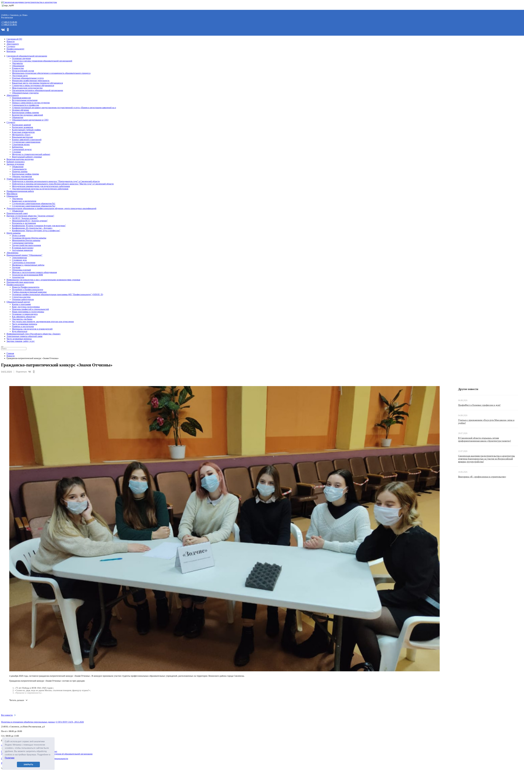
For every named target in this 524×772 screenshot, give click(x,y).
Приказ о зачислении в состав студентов (31, 103)
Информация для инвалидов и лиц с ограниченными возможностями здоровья (43, 280)
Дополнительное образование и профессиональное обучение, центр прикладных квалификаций (51, 208)
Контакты (11, 51)
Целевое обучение (20, 110)
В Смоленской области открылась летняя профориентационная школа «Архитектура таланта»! (484, 439)
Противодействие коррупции (20, 282)
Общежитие (17, 117)
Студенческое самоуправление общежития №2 (33, 206)
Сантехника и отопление (23, 262)
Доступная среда (20, 75)
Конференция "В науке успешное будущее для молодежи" (39, 225)
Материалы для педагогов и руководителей (32, 329)
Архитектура (18, 277)
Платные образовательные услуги (28, 78)
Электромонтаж (19, 257)
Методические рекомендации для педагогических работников (41, 186)
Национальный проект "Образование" (24, 255)
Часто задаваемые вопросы (24, 324)
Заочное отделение (15, 164)
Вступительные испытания (24, 100)
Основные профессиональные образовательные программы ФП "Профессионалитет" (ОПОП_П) (57, 294)
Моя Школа (12, 193)
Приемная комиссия (21, 98)
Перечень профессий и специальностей (30, 309)
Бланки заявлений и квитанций (26, 139)
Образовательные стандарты (25, 93)
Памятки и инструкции (23, 326)
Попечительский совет (17, 213)
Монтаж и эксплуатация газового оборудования (34, 272)
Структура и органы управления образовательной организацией (42, 61)
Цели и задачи (18, 235)
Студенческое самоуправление (26, 142)
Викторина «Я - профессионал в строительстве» (482, 476)
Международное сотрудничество (27, 88)
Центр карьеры (14, 233)
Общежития (12, 196)
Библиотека (17, 147)
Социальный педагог (22, 149)
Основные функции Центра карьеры (29, 238)
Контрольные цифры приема (25, 112)
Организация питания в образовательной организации (37, 90)
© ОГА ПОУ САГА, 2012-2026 (70, 722)
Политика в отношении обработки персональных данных (28, 722)
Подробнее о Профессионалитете (27, 289)
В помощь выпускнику (23, 248)
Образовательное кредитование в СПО (30, 120)
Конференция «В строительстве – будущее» (32, 228)
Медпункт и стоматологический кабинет (31, 154)
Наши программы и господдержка (28, 312)
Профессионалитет (15, 49)
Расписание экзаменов (22, 127)
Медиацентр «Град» (21, 134)
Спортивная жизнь (21, 144)
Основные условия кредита (25, 314)
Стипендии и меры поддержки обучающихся (33, 85)
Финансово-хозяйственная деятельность (30, 80)
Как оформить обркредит (23, 316)
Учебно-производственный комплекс (29, 292)
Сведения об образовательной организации (27, 56)
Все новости (7, 715)
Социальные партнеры (22, 243)
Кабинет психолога (16, 162)
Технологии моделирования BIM (27, 275)
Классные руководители (23, 132)
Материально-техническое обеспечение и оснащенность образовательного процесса (51, 73)
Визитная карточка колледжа (20, 159)
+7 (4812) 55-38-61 (9, 24)
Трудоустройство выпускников (26, 245)
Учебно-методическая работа (20, 179)
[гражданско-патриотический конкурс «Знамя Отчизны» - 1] (224, 387)
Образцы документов (22, 176)
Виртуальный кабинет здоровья (27, 157)
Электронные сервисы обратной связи (24, 336)
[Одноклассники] (33, 371)
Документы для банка (22, 319)
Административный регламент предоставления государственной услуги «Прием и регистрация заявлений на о (64, 107)
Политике (9, 758)
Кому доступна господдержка (26, 307)
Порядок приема (19, 171)
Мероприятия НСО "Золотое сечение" (30, 221)
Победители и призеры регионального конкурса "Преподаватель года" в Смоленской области (56, 181)
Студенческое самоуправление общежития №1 (33, 203)
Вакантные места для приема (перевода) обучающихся (37, 83)
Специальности (19, 169)
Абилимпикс (13, 253)
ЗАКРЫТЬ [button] (28, 764)
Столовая (16, 152)
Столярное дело (19, 260)
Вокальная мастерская (22, 137)
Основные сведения (21, 58)
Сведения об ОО (14, 39)
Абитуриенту (13, 44)
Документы (17, 63)
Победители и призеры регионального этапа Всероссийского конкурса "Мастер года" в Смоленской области (63, 184)
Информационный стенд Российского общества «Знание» (34, 334)
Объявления (17, 166)
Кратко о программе (21, 304)
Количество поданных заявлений (27, 115)
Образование (18, 66)
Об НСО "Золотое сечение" (25, 218)
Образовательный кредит (18, 302)
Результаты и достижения (24, 223)
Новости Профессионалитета (25, 287)
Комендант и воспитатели (24, 201)
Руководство (18, 68)
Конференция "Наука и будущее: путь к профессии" (36, 230)
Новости (11, 41)
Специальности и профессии (25, 105)
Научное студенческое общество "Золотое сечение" (30, 216)
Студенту (11, 46)
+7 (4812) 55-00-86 (9, 22)
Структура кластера (21, 297)
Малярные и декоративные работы (28, 265)
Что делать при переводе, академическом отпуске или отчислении (43, 321)
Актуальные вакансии (22, 250)
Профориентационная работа (20, 191)
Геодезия (16, 267)
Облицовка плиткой (21, 270)
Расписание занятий (21, 125)
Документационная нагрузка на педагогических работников (40, 189)
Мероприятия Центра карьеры (26, 240)
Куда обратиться (19, 331)
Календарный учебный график (26, 130)
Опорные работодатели (23, 299)
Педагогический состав (23, 71)
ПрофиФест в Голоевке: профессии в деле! (479, 405)
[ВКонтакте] (29, 371)
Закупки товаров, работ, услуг (21, 341)
